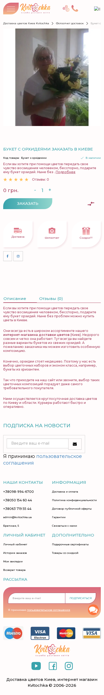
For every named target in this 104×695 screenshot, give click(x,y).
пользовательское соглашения (48, 610)
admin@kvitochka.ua (17, 517)
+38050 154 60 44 (17, 500)
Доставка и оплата (65, 491)
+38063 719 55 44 (17, 508)
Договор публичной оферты (72, 508)
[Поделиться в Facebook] (7, 256)
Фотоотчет (52, 237)
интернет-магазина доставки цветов (36, 335)
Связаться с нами (64, 525)
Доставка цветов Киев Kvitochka (26, 23)
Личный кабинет (15, 544)
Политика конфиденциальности (74, 500)
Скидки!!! (86, 237)
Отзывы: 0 (40, 179)
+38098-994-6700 (18, 491)
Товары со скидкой (65, 553)
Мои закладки (13, 561)
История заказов (15, 553)
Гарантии (59, 517)
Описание (14, 298)
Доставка (18, 236)
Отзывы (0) (51, 298)
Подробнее (65, 172)
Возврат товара (14, 570)
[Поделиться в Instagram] (18, 256)
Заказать (27, 203)
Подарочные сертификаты (70, 544)
